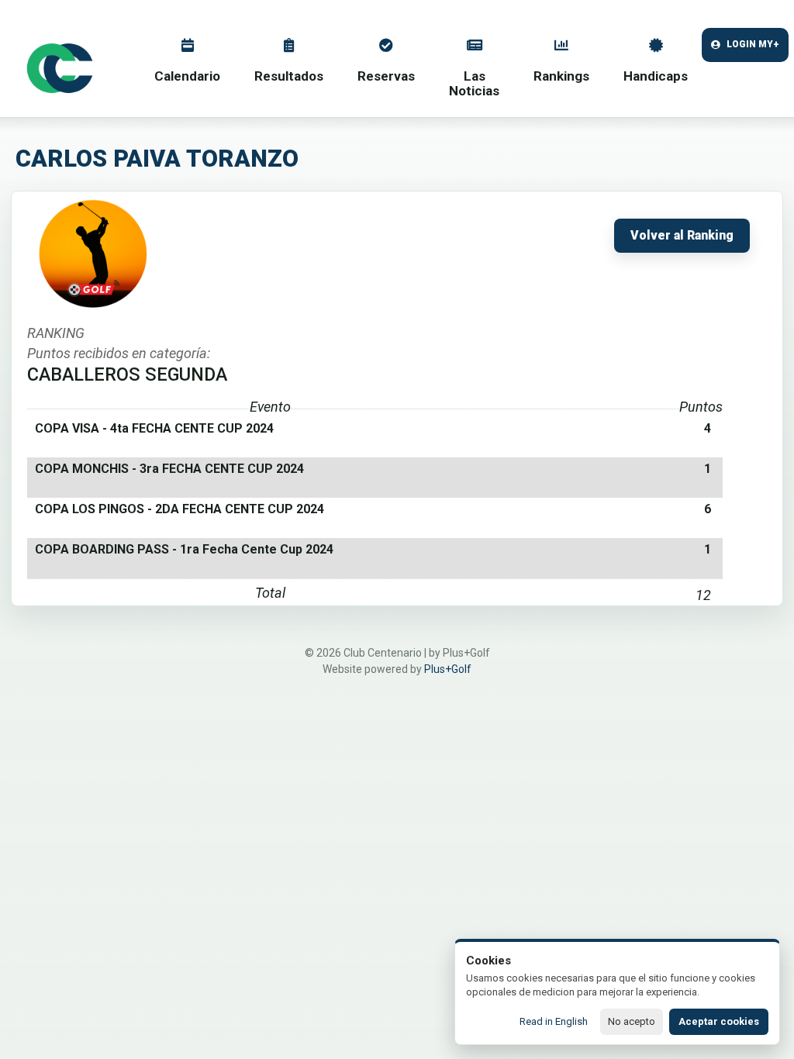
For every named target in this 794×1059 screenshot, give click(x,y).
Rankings (561, 76)
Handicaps (655, 76)
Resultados (288, 76)
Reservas (386, 76)
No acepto (631, 1021)
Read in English (554, 1021)
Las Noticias (474, 83)
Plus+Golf (447, 669)
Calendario (187, 76)
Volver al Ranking (682, 236)
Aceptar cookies (718, 1021)
